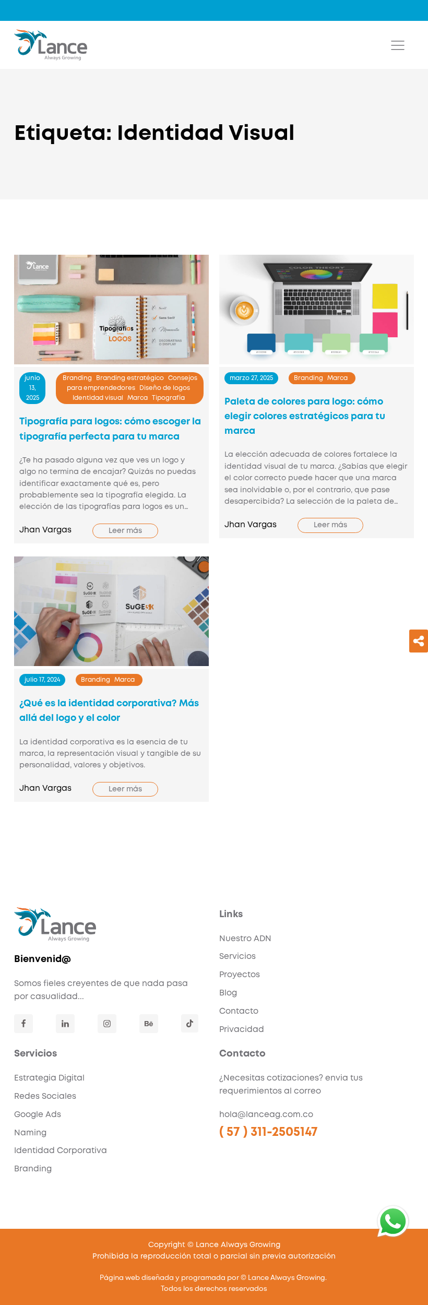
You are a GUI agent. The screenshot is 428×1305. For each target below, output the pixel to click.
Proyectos (239, 975)
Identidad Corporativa (60, 1151)
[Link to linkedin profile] (65, 1023)
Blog (228, 993)
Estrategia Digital (49, 1078)
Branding (77, 378)
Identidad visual (98, 398)
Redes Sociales (45, 1096)
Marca (137, 398)
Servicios (237, 956)
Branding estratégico (130, 378)
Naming (30, 1133)
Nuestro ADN (245, 939)
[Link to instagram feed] (107, 1023)
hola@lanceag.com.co (266, 1115)
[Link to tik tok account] (189, 1023)
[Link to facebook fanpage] (23, 1023)
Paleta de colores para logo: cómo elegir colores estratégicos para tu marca (304, 416)
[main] (50, 45)
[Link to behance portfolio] (148, 1023)
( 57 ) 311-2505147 (268, 1132)
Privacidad (241, 1030)
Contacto (238, 1011)
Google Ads (37, 1115)
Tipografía (168, 398)
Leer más (125, 531)
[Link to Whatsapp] (393, 1221)
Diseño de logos (164, 388)
